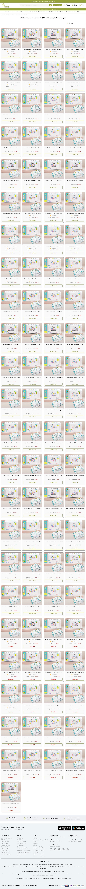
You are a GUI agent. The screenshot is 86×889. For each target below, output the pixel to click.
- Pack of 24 (54, 279)
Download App (57, 5)
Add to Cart (11, 56)
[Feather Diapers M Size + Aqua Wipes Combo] (32, 202)
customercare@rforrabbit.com (57, 837)
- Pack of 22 (10, 49)
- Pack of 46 (32, 311)
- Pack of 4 (75, 606)
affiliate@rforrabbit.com (55, 841)
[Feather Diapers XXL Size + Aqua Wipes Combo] (54, 464)
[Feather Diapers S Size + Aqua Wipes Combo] (54, 70)
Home (2, 15)
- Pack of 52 (53, 574)
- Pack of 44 (75, 49)
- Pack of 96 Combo (75, 147)
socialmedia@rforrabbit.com (74, 841)
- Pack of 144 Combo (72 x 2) (75, 738)
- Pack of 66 (10, 639)
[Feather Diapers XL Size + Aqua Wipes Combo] (75, 333)
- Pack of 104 (53, 770)
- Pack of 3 (54, 606)
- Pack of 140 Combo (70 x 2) (75, 442)
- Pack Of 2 (32, 606)
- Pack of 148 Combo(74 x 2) (54, 180)
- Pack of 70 (11, 344)
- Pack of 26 (54, 82)
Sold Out (10, 646)
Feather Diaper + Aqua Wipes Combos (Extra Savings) (15, 15)
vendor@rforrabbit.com (73, 837)
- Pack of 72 (75, 541)
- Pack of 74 (11, 147)
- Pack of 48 (32, 115)
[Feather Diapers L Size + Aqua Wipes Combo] (54, 267)
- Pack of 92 (11, 442)
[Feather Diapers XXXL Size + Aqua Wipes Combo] (32, 595)
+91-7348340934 (44, 878)
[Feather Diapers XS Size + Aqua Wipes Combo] (11, 38)
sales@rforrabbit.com (55, 846)
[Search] (50, 5)
